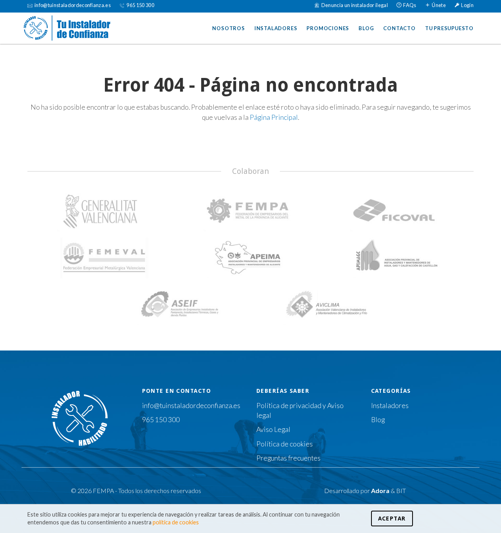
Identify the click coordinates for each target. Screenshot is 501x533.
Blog (366, 28)
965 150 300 (161, 420)
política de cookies (176, 522)
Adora (380, 490)
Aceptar (392, 518)
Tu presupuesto (449, 28)
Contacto (399, 28)
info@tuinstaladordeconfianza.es (191, 405)
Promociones (327, 28)
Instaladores (275, 28)
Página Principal (274, 117)
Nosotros (228, 28)
